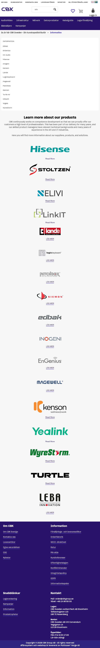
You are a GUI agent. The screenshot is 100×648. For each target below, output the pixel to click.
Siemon (6, 90)
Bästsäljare (6, 26)
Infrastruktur (22, 20)
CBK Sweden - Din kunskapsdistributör (28, 32)
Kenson (6, 68)
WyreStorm (7, 108)
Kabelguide (68, 20)
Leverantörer (48, 2)
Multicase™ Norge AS (70, 645)
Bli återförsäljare (78, 2)
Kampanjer (21, 26)
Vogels (5, 103)
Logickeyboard (9, 77)
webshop (41, 645)
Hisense (6, 59)
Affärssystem (26, 645)
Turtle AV (6, 95)
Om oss (4, 2)
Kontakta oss (31, 2)
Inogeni (6, 64)
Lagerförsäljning (85, 20)
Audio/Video (6, 20)
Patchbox (7, 86)
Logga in (93, 15)
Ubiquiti (6, 99)
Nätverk (36, 20)
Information (56, 32)
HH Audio (6, 55)
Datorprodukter (51, 20)
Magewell (6, 81)
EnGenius (6, 51)
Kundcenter (16, 2)
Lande (5, 73)
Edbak (5, 46)
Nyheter (61, 2)
